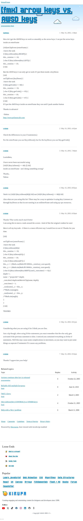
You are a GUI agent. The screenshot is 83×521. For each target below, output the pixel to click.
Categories (11, 421)
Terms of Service (32, 421)
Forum (74, 482)
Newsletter (8, 486)
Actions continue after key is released (15, 378)
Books (65, 482)
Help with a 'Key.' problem (11, 410)
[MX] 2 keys (6, 394)
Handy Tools (12, 461)
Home (3, 421)
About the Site (13, 456)
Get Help (11, 466)
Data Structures (66, 477)
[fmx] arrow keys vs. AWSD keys (36, 15)
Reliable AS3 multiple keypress (13, 386)
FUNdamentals (41, 482)
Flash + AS (55, 482)
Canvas (18, 482)
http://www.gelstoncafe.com (14, 118)
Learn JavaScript (12, 477)
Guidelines (20, 421)
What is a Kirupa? (14, 451)
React (6, 482)
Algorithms (50, 477)
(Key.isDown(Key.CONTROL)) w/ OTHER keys (19, 402)
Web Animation (30, 477)
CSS (41, 477)
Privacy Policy (45, 421)
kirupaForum (5, 2)
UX (12, 482)
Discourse (14, 427)
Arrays (28, 482)
